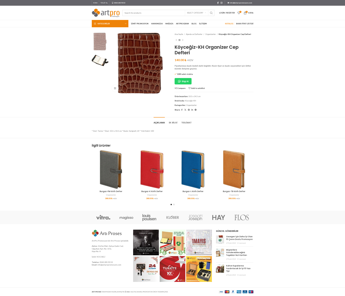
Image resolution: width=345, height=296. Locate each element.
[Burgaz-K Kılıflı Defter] (152, 169)
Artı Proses (115, 241)
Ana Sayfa (179, 34)
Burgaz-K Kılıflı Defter (152, 191)
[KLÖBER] (172, 217)
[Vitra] (103, 217)
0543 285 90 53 (106, 262)
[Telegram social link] (195, 110)
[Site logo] (106, 12)
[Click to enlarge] (115, 88)
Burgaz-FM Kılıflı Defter (111, 191)
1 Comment (241, 243)
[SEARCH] (211, 13)
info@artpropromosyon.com (109, 265)
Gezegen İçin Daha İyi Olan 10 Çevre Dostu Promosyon (239, 238)
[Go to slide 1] (171, 204)
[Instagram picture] (146, 242)
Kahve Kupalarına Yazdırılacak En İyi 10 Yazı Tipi (238, 268)
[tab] (159, 121)
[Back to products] (179, 40)
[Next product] (182, 40)
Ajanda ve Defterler (194, 34)
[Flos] (241, 217)
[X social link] (185, 110)
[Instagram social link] (221, 3)
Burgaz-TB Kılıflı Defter (234, 191)
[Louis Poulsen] (149, 217)
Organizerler (210, 34)
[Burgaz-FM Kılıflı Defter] (111, 169)
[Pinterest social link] (189, 110)
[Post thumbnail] (220, 239)
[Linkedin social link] (192, 110)
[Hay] (218, 217)
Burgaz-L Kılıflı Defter (193, 191)
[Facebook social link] (218, 3)
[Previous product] (176, 40)
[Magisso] (126, 217)
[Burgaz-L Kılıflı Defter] (193, 169)
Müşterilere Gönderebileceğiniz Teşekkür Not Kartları (236, 252)
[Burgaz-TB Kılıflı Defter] (234, 169)
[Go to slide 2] (174, 204)
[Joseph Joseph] (195, 217)
